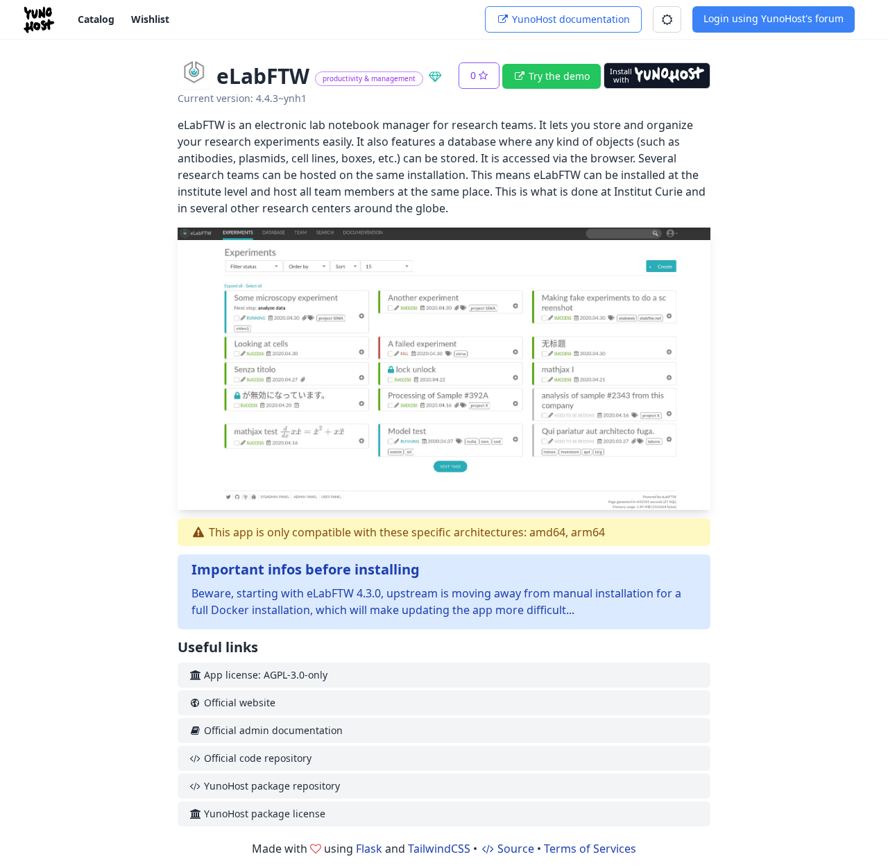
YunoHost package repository (270, 785)
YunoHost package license (263, 813)
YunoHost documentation (569, 19)
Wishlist (150, 19)
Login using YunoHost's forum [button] (773, 18)
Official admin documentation (272, 730)
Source (514, 848)
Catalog (96, 19)
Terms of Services (590, 848)
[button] (667, 19)
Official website (238, 702)
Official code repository (256, 758)
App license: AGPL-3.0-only (264, 674)
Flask (369, 848)
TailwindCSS (439, 848)
